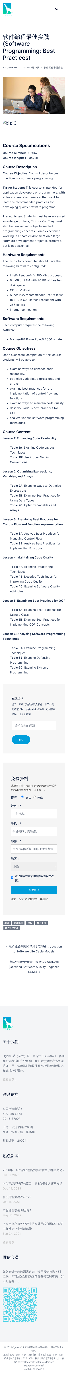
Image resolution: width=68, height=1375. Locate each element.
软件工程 (41, 923)
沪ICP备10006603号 (34, 1369)
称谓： (15, 797)
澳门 (36, 1354)
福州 (37, 1358)
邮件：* (16, 841)
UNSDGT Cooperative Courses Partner (34, 1362)
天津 (25, 1358)
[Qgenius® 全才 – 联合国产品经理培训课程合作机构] (8, 9)
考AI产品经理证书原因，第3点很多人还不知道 (32, 1183)
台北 (42, 1354)
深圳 (18, 1354)
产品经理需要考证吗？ (17, 1210)
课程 (30, 923)
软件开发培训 (11, 928)
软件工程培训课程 (53, 67)
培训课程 (18, 923)
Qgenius (12, 67)
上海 (5, 1354)
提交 (21, 739)
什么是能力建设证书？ (17, 1197)
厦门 (43, 1358)
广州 (24, 1354)
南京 (19, 1358)
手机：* (16, 823)
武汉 (12, 1358)
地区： (15, 858)
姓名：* (16, 806)
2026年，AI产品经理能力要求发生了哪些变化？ (34, 1170)
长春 (62, 1358)
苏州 (55, 1354)
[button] (56, 9)
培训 (7, 923)
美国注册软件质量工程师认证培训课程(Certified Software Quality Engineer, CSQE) (34, 967)
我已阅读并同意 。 (34, 878)
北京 (12, 1354)
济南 (49, 1358)
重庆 (49, 1354)
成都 (61, 1354)
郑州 (31, 1358)
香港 (30, 1354)
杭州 (6, 1358)
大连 (55, 1358)
